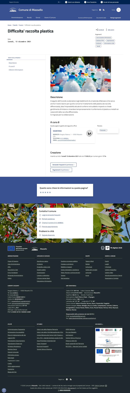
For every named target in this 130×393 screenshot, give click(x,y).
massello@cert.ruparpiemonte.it (20, 301)
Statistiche (11, 369)
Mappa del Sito (12, 372)
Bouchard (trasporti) (42, 346)
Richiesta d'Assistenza (14, 346)
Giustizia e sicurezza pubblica (69, 261)
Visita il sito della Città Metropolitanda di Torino (50, 332)
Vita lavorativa (65, 278)
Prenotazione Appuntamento (16, 341)
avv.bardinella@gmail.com (77, 316)
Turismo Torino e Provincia (44, 349)
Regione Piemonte (14, 2)
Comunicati (89, 267)
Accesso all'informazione (85, 18)
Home (9, 25)
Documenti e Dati (13, 270)
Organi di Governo (13, 261)
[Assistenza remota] (106, 385)
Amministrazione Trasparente (16, 329)
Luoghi (107, 264)
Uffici (9, 267)
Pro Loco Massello (71, 332)
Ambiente (40, 264)
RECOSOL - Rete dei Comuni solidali (76, 346)
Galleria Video (109, 273)
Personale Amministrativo (15, 275)
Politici (9, 278)
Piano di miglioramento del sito (17, 335)
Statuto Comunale (13, 352)
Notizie (88, 264)
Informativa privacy (13, 355)
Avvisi (21, 25)
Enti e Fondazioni (13, 273)
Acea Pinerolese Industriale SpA (46, 341)
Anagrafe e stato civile (43, 267)
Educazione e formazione (44, 281)
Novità (15, 25)
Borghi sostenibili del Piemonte (75, 344)
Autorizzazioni (41, 273)
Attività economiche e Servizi (113, 275)
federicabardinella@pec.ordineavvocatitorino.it (82, 318)
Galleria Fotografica (110, 270)
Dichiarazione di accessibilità (16, 332)
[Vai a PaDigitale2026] (111, 248)
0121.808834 (64, 138)
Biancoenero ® (72, 388)
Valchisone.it (69, 335)
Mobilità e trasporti (66, 267)
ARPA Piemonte (70, 329)
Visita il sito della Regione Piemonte (47, 329)
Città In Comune (99, 385)
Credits (10, 363)
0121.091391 (14, 295)
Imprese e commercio (67, 264)
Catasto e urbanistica (43, 275)
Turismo (63, 275)
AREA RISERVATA (65, 390)
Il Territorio (108, 267)
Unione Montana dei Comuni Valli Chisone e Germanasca (53, 335)
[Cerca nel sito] (118, 10)
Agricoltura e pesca (42, 261)
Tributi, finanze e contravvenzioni (70, 273)
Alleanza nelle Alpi (71, 341)
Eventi (107, 261)
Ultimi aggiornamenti (14, 366)
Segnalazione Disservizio (15, 344)
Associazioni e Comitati (111, 278)
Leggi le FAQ (11, 338)
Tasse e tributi (90, 261)
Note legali (11, 358)
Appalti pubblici (41, 270)
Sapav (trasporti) (42, 344)
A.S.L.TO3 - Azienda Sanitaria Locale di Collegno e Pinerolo (54, 338)
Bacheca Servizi (12, 349)
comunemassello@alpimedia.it (67, 140)
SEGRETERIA (57, 131)
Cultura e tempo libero (43, 278)
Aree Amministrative (14, 264)
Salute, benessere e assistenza (70, 270)
